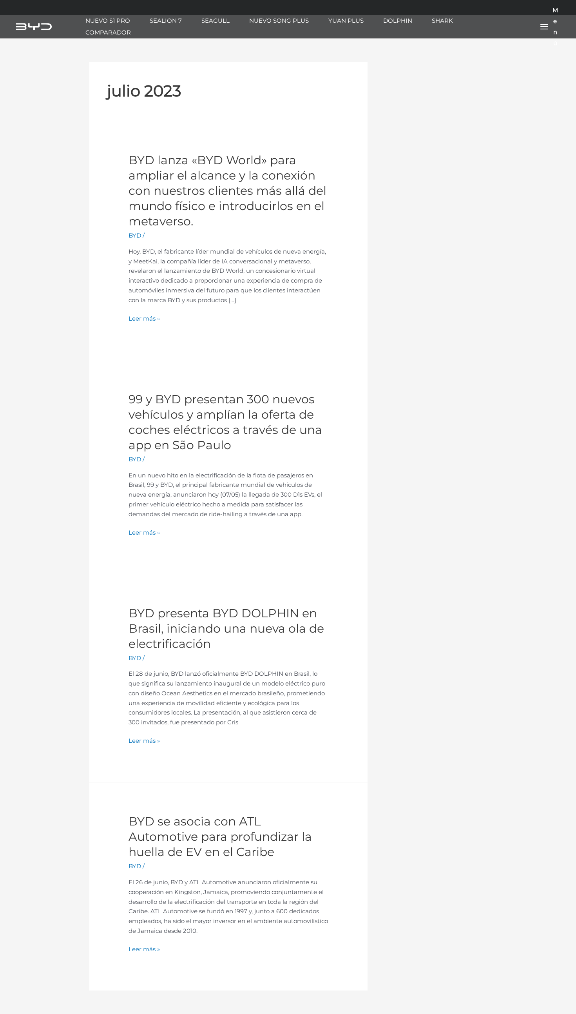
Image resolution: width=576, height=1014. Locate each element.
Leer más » (144, 319)
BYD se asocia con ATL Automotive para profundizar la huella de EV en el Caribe (220, 836)
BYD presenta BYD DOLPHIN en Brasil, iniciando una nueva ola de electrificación (226, 628)
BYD (135, 235)
